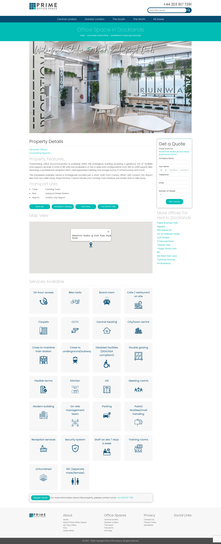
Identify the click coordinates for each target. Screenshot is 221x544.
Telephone (164, 174)
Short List (40, 206)
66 (158, 252)
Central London (67, 19)
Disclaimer (148, 525)
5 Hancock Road (165, 241)
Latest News (68, 530)
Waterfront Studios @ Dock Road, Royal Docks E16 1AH (174, 153)
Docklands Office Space (97, 35)
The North (139, 19)
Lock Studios (163, 237)
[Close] (108, 231)
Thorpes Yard (163, 245)
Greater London (94, 19)
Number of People (167, 191)
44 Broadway (164, 263)
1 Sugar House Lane (166, 248)
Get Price (85, 206)
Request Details (40, 497)
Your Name (164, 166)
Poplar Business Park (167, 222)
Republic (161, 226)
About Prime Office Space (75, 522)
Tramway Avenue (166, 259)
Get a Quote (174, 201)
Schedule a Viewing (62, 206)
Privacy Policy (150, 522)
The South (118, 19)
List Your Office (69, 525)
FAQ (65, 528)
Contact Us (149, 519)
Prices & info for (166, 148)
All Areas (158, 19)
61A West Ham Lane (167, 256)
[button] (41, 87)
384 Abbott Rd (164, 230)
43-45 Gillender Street (168, 234)
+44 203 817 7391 (177, 4)
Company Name (166, 158)
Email (161, 182)
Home (82, 35)
